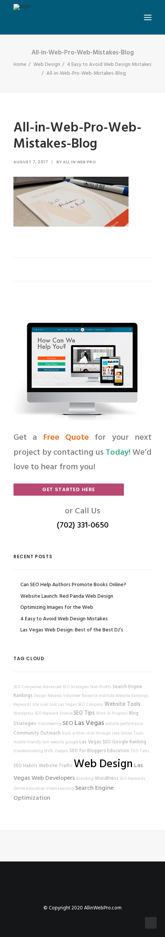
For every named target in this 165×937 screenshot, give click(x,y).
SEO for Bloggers (87, 751)
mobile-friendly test (31, 742)
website (57, 742)
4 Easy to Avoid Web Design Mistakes (109, 65)
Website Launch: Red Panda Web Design (66, 596)
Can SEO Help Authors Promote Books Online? (73, 584)
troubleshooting (28, 751)
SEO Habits (25, 766)
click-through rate (102, 733)
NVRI (48, 751)
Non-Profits (100, 687)
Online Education (29, 789)
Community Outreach (37, 733)
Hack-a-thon (73, 733)
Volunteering (49, 724)
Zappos (61, 751)
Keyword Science (58, 713)
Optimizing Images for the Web (56, 607)
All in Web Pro (79, 162)
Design (40, 696)
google (71, 742)
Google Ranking (129, 742)
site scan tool (44, 705)
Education (118, 751)
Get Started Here (68, 489)
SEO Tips (84, 713)
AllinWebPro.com (103, 908)
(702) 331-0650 (83, 525)
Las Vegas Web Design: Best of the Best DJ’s (71, 630)
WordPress (107, 778)
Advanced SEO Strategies (66, 687)
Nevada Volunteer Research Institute (81, 696)
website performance (124, 724)
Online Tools (132, 733)
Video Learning (60, 789)
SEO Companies (27, 687)
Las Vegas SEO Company (80, 705)
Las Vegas (89, 723)
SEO (68, 723)
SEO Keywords (132, 779)
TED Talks (140, 751)
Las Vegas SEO (95, 742)
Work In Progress (112, 713)
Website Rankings (132, 696)
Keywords (22, 705)
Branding (85, 779)
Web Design (46, 65)
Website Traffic (56, 766)
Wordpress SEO (27, 713)
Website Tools (122, 704)
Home (19, 65)
